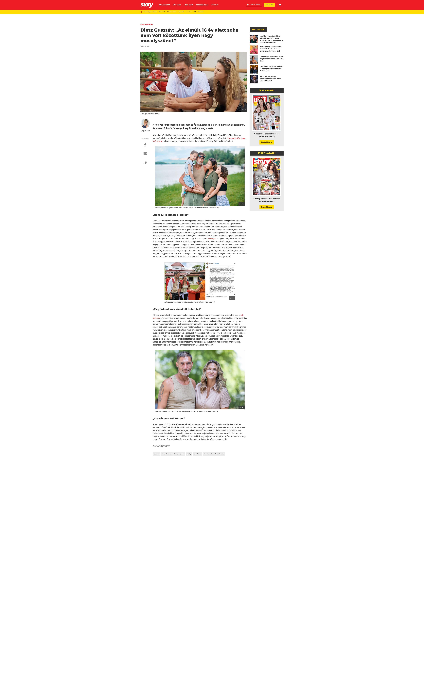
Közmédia (201, 12)
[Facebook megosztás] (145, 145)
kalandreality (219, 454)
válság (189, 454)
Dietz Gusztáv (208, 454)
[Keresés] (280, 5)
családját (212, 238)
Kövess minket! (255, 5)
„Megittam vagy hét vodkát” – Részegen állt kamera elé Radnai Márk (271, 68)
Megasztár (181, 12)
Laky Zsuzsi (197, 454)
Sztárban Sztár (171, 12)
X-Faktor (189, 12)
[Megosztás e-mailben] (145, 155)
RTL (195, 12)
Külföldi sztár (202, 5)
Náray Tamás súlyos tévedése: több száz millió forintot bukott (270, 78)
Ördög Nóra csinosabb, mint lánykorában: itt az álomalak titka (271, 59)
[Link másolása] (145, 164)
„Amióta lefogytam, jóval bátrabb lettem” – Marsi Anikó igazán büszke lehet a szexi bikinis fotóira (271, 39)
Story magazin (179, 454)
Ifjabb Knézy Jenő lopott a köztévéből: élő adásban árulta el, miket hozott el (270, 49)
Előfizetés (269, 5)
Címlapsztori (164, 5)
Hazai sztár (188, 5)
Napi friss (177, 5)
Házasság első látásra (150, 12)
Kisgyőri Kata (145, 131)
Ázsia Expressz (167, 454)
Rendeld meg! (266, 142)
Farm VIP (162, 12)
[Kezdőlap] (146, 5)
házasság (156, 454)
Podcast (215, 5)
